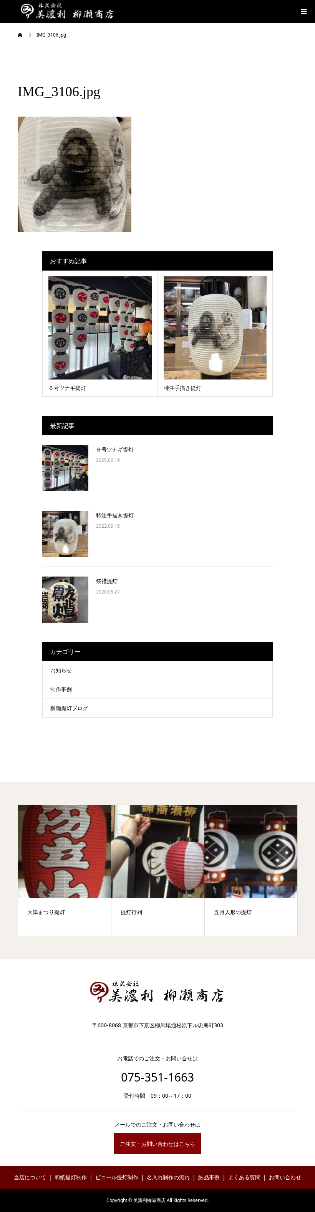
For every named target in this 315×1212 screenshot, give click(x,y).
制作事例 (61, 689)
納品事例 (209, 1177)
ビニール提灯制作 (116, 1177)
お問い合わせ (285, 1177)
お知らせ (61, 670)
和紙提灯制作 (71, 1177)
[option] (64, 870)
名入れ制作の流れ (168, 1177)
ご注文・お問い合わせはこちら (157, 1143)
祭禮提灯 (107, 581)
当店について (30, 1177)
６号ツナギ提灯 (115, 449)
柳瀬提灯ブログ (69, 708)
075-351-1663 (157, 1077)
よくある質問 (244, 1177)
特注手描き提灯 (115, 515)
